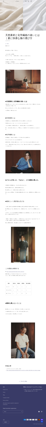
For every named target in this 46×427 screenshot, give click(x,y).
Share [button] (8, 43)
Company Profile (6, 397)
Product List (5, 389)
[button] (3, 1)
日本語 (5, 422)
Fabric (4, 392)
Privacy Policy (5, 400)
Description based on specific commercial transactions (11, 404)
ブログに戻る (23, 381)
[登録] (21, 411)
